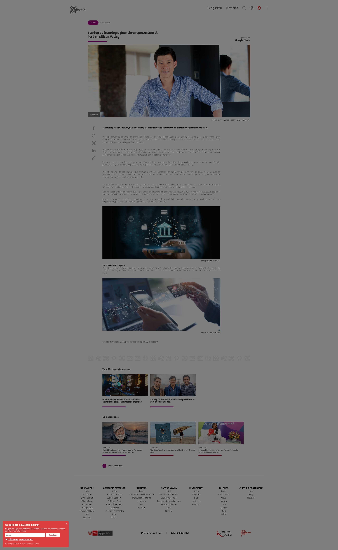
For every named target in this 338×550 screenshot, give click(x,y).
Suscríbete (53, 535)
